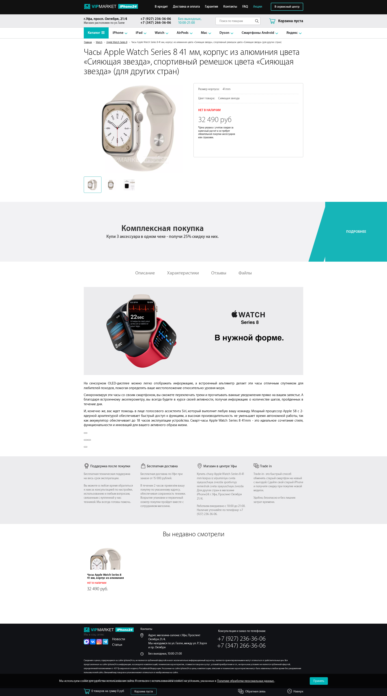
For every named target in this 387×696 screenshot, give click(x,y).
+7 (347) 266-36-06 (155, 23)
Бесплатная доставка (162, 466)
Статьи (117, 645)
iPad (139, 33)
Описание (145, 273)
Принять (318, 681)
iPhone (118, 33)
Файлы (245, 273)
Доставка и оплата (186, 7)
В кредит (161, 7)
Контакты (230, 7)
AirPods (183, 33)
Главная (88, 42)
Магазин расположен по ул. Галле (105, 20)
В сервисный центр (287, 6)
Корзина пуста (143, 691)
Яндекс (292, 33)
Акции (257, 7)
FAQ (245, 7)
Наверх (298, 691)
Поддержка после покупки (110, 466)
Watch (159, 33)
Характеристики (183, 273)
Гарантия (211, 7)
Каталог (94, 33)
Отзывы (218, 273)
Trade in (266, 466)
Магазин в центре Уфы (220, 466)
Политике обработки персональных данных (245, 681)
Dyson (224, 33)
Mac (204, 33)
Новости (118, 639)
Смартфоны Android (258, 33)
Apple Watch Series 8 (116, 42)
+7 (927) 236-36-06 (155, 19)
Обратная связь (255, 691)
